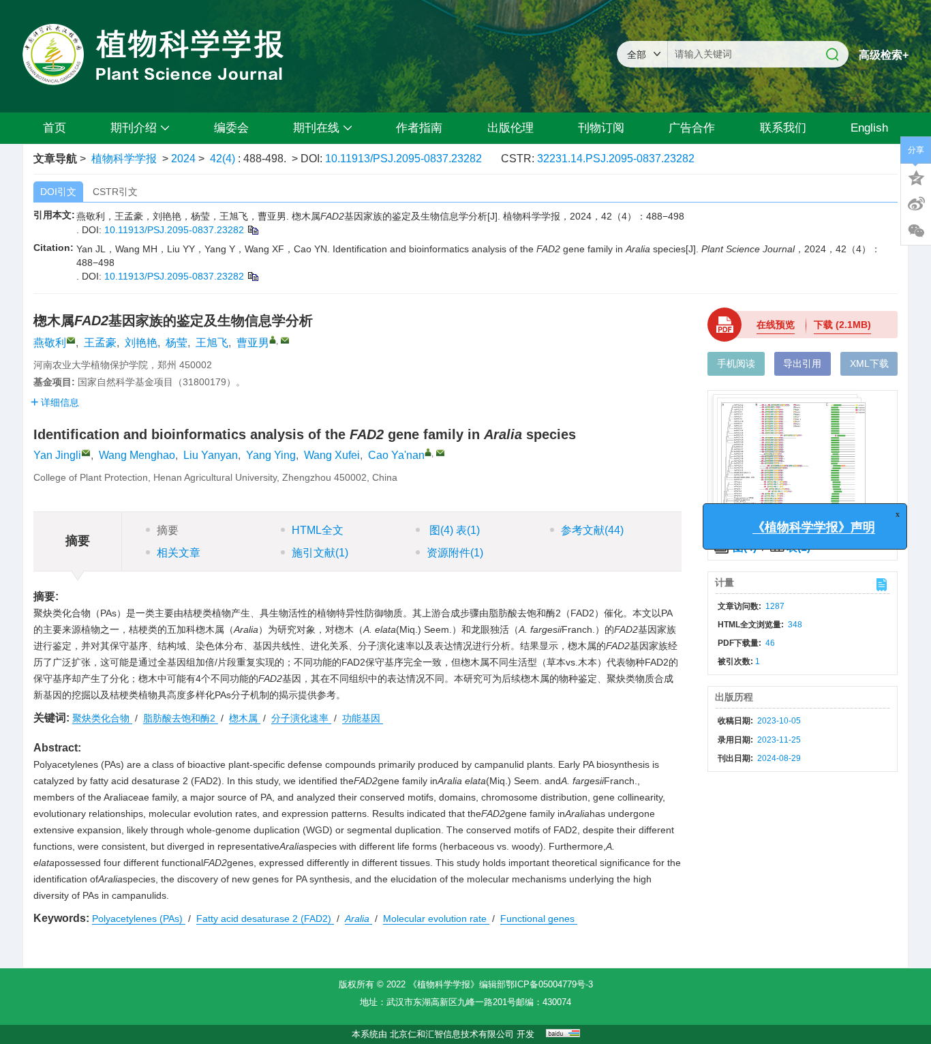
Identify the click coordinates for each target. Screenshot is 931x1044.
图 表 (453, 530)
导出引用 (802, 363)
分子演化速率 (301, 718)
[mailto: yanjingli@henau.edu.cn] (86, 452)
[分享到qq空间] (916, 177)
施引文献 (320, 552)
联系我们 (783, 127)
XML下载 (869, 363)
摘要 (168, 530)
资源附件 (455, 552)
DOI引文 (58, 191)
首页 (54, 127)
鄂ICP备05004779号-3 (549, 984)
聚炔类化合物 (102, 718)
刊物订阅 (601, 127)
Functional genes (538, 918)
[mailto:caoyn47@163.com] (285, 340)
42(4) (224, 158)
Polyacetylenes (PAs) (138, 918)
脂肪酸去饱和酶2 (180, 718)
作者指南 (419, 127)
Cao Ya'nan (396, 455)
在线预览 (776, 324)
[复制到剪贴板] (252, 229)
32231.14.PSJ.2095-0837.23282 (616, 158)
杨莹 (176, 342)
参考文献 (592, 530)
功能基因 (362, 718)
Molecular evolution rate (436, 918)
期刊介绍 (133, 127)
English (869, 127)
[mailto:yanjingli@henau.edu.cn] (71, 340)
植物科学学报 (124, 158)
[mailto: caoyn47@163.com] (440, 452)
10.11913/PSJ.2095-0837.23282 (403, 158)
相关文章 (178, 552)
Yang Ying (271, 455)
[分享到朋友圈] (916, 231)
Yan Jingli (57, 455)
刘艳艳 (141, 342)
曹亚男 (252, 342)
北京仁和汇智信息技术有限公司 (452, 1034)
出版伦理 (510, 127)
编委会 (231, 127)
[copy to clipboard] (252, 276)
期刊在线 (316, 127)
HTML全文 (318, 530)
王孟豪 (100, 342)
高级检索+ (884, 55)
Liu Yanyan (210, 455)
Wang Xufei (332, 455)
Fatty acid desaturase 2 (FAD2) (265, 918)
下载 (842, 324)
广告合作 (692, 127)
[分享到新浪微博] (916, 204)
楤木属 (244, 718)
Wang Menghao (137, 455)
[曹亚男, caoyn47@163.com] (272, 339)
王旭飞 (212, 342)
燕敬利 (49, 342)
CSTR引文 (115, 191)
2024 (183, 158)
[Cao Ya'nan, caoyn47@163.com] (428, 452)
